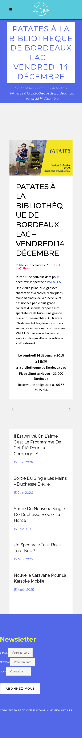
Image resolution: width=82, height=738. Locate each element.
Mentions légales (61, 710)
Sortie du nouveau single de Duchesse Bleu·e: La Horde (39, 514)
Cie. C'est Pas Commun (32, 88)
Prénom (5, 662)
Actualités (59, 88)
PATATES (54, 282)
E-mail (4, 652)
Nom (3, 671)
